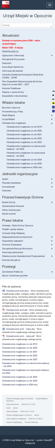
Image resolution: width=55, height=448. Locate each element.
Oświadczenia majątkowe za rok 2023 (24, 142)
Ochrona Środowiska (12, 244)
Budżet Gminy (8, 202)
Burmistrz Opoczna (11, 107)
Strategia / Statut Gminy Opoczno (17, 225)
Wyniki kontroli (9, 213)
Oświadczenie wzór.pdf (16, 309)
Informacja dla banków (12, 70)
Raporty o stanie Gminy (13, 91)
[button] (53, 91)
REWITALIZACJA (10, 51)
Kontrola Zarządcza (11, 259)
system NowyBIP (45, 439)
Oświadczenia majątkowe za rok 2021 (24, 134)
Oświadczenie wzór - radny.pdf (19, 335)
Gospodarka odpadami (12, 240)
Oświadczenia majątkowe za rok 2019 (24, 126)
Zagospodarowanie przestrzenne (17, 236)
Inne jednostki (8, 186)
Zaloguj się (30, 442)
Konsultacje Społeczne (12, 66)
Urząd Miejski (8, 119)
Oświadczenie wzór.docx (17, 290)
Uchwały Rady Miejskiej (13, 233)
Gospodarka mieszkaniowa (14, 95)
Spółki (5, 178)
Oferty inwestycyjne (11, 209)
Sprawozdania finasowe (13, 205)
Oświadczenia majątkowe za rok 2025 (24, 163)
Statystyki (6, 63)
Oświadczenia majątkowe (14, 122)
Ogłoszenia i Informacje (13, 55)
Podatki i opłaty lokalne (12, 229)
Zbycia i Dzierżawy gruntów (15, 275)
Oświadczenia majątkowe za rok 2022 (24, 138)
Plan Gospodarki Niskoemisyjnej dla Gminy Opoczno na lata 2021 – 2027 (22, 83)
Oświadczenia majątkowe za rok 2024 (24, 159)
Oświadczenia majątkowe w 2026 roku (24, 167)
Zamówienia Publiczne (12, 271)
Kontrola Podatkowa (11, 88)
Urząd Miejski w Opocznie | (23, 439)
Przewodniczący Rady (12, 111)
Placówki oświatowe (11, 182)
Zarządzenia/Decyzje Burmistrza (17, 248)
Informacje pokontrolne (12, 252)
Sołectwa (6, 190)
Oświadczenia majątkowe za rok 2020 (24, 130)
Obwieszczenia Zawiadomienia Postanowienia (23, 255)
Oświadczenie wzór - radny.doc (20, 328)
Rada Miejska (8, 115)
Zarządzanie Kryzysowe (13, 59)
